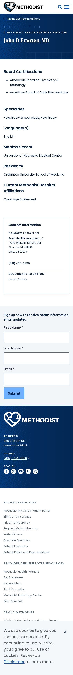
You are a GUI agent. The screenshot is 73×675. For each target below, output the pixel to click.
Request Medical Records (21, 528)
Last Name (20, 348)
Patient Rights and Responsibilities (26, 552)
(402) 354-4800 (15, 458)
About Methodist (19, 612)
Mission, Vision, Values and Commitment (31, 621)
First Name (21, 327)
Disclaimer (14, 661)
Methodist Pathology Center (23, 595)
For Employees (13, 577)
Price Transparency (17, 523)
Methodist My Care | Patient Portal (27, 511)
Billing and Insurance (17, 516)
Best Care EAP (13, 601)
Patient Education (16, 546)
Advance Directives (17, 540)
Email (16, 369)
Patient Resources (20, 502)
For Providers (12, 583)
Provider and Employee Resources (34, 563)
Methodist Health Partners (24, 18)
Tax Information (15, 589)
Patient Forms (13, 534)
